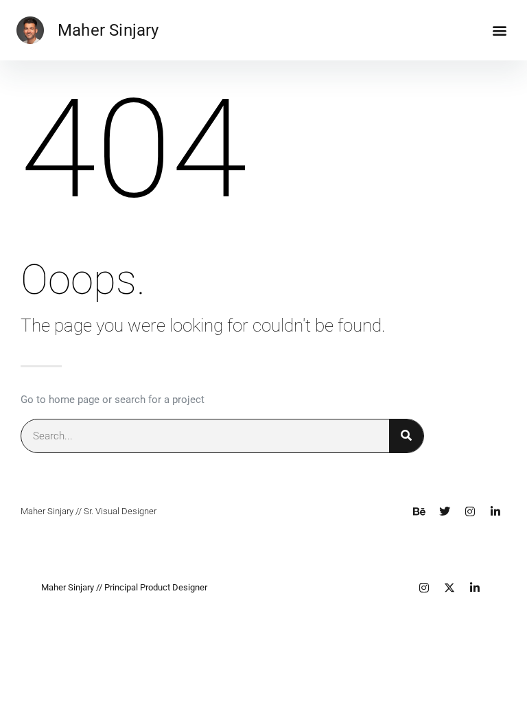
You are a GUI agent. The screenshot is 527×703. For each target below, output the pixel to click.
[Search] (406, 435)
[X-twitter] (449, 588)
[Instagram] (470, 511)
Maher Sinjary (108, 30)
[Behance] (419, 511)
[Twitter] (445, 511)
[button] (499, 30)
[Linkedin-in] (495, 511)
